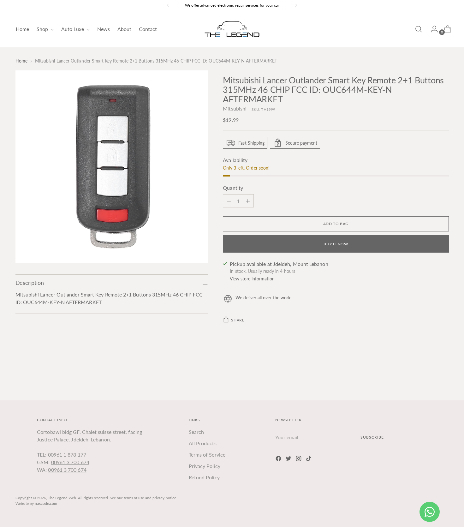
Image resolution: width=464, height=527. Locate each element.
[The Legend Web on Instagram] (299, 459)
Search (196, 432)
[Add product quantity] (229, 201)
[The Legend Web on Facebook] (279, 459)
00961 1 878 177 (67, 455)
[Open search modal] (418, 29)
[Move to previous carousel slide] (429, 379)
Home (21, 60)
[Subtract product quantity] (247, 201)
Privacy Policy (204, 466)
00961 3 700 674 (70, 462)
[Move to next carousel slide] (443, 378)
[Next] (296, 5)
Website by (36, 503)
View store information (252, 278)
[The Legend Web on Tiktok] (309, 459)
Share (237, 320)
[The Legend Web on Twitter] (289, 459)
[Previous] (168, 5)
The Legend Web (62, 497)
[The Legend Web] (232, 29)
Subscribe (372, 437)
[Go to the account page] (431, 29)
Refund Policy (204, 477)
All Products (203, 443)
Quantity (233, 188)
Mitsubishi (235, 108)
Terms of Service (207, 455)
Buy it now (336, 244)
